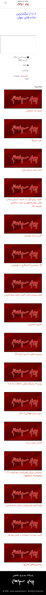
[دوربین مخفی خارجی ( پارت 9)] (23, 342)
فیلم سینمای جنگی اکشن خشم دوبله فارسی (23, 295)
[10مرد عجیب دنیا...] (23, 431)
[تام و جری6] (23, 129)
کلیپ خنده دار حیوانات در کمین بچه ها (25, 535)
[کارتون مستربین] (23, 313)
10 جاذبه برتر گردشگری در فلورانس (26, 265)
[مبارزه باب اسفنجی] (23, 99)
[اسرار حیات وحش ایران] (23, 158)
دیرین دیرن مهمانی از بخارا (30, 413)
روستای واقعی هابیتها (32, 564)
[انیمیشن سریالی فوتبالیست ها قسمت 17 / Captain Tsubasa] (23, 461)
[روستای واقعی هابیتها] (23, 553)
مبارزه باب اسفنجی (34, 111)
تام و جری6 (37, 140)
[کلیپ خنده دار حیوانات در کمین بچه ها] (23, 523)
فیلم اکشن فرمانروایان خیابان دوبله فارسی (24, 505)
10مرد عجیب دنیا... (33, 443)
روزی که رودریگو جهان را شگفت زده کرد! (25, 384)
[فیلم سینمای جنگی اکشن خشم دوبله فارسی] (23, 283)
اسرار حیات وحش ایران (32, 170)
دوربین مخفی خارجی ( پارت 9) (28, 354)
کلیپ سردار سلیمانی (33, 236)
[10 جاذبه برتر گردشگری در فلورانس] (23, 254)
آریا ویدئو (24, 76)
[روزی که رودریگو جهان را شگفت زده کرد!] (23, 372)
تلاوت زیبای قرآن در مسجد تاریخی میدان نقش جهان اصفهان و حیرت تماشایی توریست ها (24, 203)
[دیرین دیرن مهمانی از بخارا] (23, 402)
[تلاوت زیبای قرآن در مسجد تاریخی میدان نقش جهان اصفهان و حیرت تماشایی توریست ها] (23, 188)
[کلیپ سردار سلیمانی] (23, 224)
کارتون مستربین (35, 324)
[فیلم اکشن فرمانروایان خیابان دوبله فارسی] (23, 494)
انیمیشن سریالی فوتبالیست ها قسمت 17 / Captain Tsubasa (23, 474)
